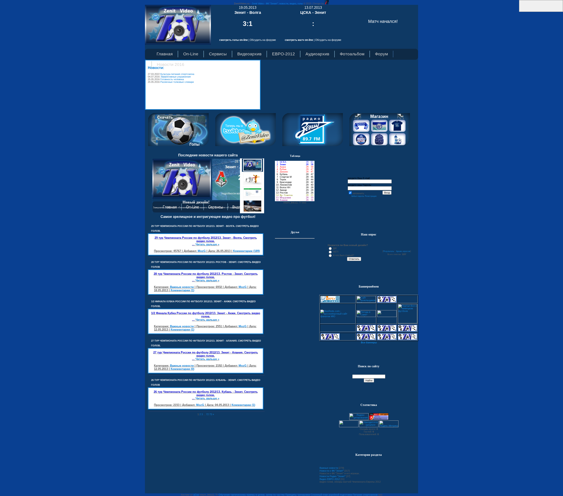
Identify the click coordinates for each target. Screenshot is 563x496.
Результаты (388, 251)
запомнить (358, 193)
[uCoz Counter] (348, 426)
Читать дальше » (207, 244)
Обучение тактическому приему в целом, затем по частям (252, 494)
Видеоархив (249, 54)
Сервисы (218, 54)
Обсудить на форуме (263, 40)
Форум (381, 54)
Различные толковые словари (177, 82)
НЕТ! (335, 251)
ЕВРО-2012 (283, 54)
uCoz (196, 494)
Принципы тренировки (297, 494)
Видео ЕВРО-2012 (330, 479)
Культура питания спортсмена (177, 74)
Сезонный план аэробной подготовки (331, 494)
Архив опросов (403, 251)
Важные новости (182, 287)
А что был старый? (343, 255)
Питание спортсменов (365, 494)
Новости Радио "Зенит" (332, 476)
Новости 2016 (170, 64)
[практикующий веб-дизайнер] (327, 3)
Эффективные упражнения (175, 76)
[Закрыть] (517, 11)
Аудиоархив (317, 54)
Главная (165, 54)
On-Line (190, 54)
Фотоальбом (352, 54)
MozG (202, 251)
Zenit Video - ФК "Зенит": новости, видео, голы (277, 3)
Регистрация (371, 196)
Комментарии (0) (182, 369)
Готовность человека (172, 79)
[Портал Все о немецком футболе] (407, 322)
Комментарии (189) (246, 251)
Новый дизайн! (196, 202)
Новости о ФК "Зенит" (332, 470)
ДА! (335, 248)
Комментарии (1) (182, 290)
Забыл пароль (357, 196)
